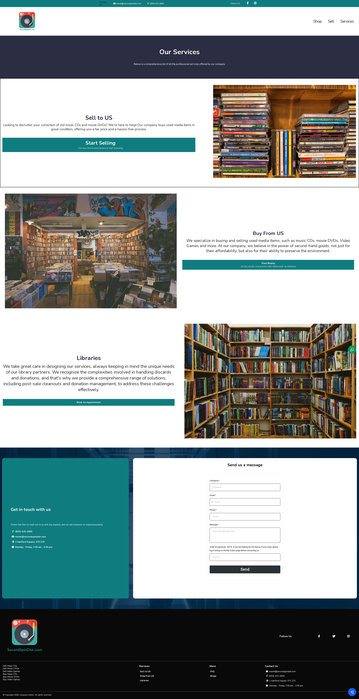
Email (213, 495)
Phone (213, 510)
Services (347, 21)
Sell (331, 21)
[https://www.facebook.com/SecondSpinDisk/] (248, 3)
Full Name (215, 481)
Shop (317, 21)
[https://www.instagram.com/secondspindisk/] (255, 3)
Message (214, 525)
